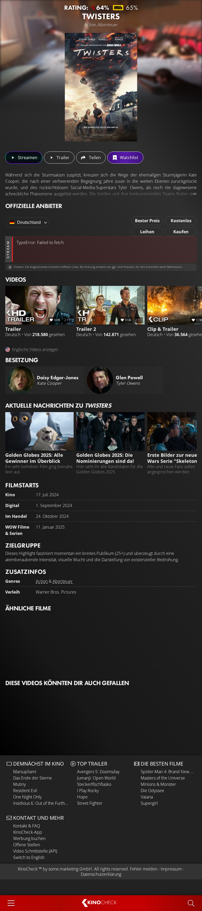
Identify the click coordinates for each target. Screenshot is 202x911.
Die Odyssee (152, 790)
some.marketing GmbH (70, 869)
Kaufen (181, 232)
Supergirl (149, 803)
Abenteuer (63, 581)
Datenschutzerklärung (101, 874)
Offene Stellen (26, 844)
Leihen (147, 232)
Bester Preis (147, 221)
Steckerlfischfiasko (94, 784)
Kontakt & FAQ (26, 825)
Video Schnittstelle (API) (35, 851)
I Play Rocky (88, 790)
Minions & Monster (158, 784)
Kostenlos (181, 221)
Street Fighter (89, 803)
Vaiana (147, 796)
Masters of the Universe (163, 778)
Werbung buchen (29, 838)
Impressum (171, 869)
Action (42, 581)
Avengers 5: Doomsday (98, 771)
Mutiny (19, 784)
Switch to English (28, 857)
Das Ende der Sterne (32, 778)
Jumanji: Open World (96, 778)
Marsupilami (24, 771)
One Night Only (27, 796)
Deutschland (29, 222)
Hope (82, 796)
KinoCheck (28, 869)
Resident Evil (25, 790)
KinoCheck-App (27, 832)
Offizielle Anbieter (33, 206)
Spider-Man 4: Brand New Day (168, 771)
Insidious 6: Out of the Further (40, 803)
